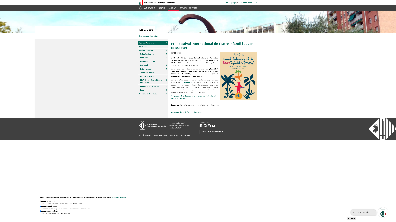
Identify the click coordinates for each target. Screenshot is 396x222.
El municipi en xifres (147, 61)
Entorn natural (145, 69)
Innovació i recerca (147, 76)
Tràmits (183, 8)
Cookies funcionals (48, 201)
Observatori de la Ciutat (148, 94)
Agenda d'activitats (150, 36)
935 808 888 (247, 2)
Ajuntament (149, 8)
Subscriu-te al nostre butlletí (212, 132)
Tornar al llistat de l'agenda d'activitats (188, 112)
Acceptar (351, 218)
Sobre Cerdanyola (147, 54)
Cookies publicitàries (49, 211)
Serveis (162, 8)
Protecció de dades (160, 135)
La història (144, 58)
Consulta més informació (119, 197)
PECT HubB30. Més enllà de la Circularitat (151, 81)
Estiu (142, 90)
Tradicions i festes (147, 73)
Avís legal (148, 135)
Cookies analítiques (49, 206)
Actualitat (143, 46)
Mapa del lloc (174, 135)
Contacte (193, 8)
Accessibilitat (185, 135)
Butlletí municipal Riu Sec (149, 86)
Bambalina (188, 82)
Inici (140, 36)
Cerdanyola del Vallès (147, 50)
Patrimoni (144, 65)
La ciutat (173, 8)
